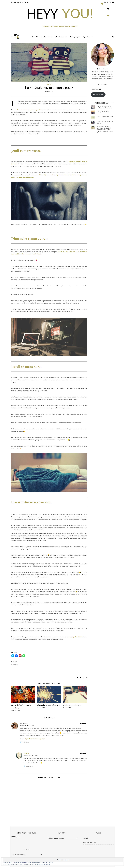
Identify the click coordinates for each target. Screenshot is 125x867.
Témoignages (75, 37)
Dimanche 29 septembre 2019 (48, 705)
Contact (26, 2)
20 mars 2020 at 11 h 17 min (31, 755)
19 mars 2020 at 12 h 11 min (27, 725)
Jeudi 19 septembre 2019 (72, 705)
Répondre (83, 723)
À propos (20, 2)
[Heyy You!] (16, 37)
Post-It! (35, 37)
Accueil (13, 2)
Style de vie (87, 37)
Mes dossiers (60, 37)
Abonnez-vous (98, 94)
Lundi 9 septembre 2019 (105, 116)
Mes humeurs (46, 37)
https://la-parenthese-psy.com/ (35, 739)
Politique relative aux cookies (42, 864)
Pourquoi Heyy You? (89, 842)
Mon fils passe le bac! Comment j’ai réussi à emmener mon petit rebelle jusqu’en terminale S (105, 130)
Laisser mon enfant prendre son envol (103, 112)
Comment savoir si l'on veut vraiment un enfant (104, 107)
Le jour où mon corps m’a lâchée (105, 122)
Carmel (26, 753)
